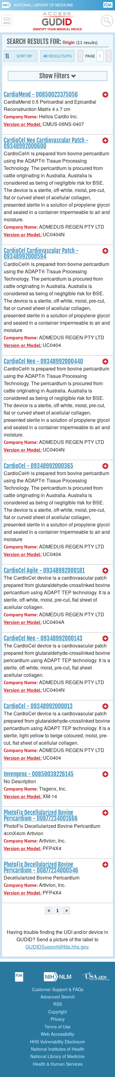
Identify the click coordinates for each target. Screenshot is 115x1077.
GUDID (57, 21)
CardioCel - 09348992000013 (38, 706)
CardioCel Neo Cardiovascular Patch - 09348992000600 (46, 143)
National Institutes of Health (57, 1049)
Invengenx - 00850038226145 (39, 774)
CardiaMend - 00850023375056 (41, 94)
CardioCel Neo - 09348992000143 (43, 638)
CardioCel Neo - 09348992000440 (43, 361)
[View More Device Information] (105, 95)
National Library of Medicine (43, 4)
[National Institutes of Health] (8, 5)
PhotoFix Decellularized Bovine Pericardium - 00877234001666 (41, 815)
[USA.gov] (96, 979)
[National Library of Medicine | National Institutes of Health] (57, 979)
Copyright (57, 1012)
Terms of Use (57, 1027)
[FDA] (108, 4)
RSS (57, 1004)
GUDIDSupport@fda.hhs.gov (56, 946)
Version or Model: (22, 124)
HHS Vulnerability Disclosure (57, 1041)
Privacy (58, 1019)
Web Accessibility (57, 1034)
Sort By (24, 55)
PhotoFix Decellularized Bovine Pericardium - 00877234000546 (41, 867)
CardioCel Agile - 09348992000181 (44, 570)
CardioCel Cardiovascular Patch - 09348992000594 (41, 253)
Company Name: (21, 116)
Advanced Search (57, 997)
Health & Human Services (57, 1064)
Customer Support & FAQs (57, 989)
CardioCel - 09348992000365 (38, 466)
